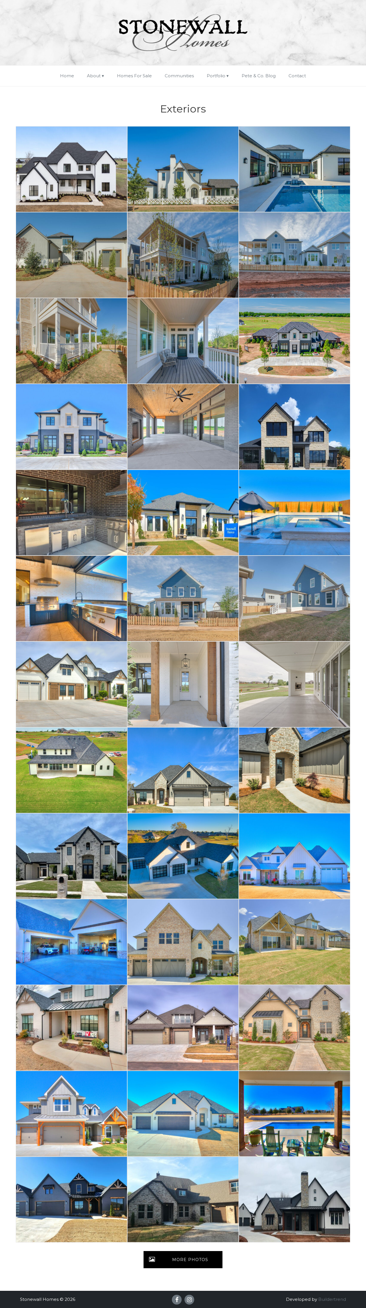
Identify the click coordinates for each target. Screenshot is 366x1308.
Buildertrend (332, 1299)
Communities (179, 75)
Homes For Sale (134, 75)
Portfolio (216, 75)
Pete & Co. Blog (259, 75)
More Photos (190, 1259)
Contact (297, 75)
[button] (71, 169)
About (94, 75)
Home (67, 75)
